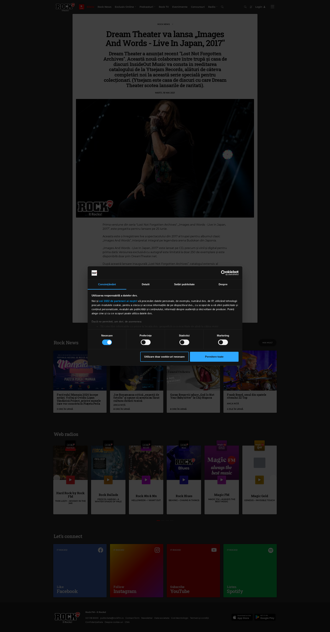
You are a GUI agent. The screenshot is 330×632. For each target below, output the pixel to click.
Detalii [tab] (146, 284)
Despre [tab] (223, 284)
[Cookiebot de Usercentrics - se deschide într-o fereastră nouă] (223, 272)
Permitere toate (214, 356)
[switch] (146, 342)
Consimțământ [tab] (107, 284)
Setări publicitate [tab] (184, 284)
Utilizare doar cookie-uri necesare (164, 356)
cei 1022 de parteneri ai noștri (118, 301)
